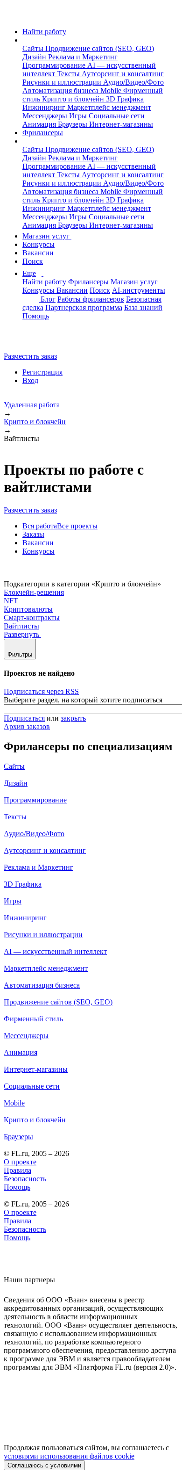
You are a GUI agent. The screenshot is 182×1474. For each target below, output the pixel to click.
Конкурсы (38, 244)
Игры (79, 116)
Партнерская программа (83, 307)
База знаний (143, 307)
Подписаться (24, 718)
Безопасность (25, 1179)
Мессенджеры (45, 116)
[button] (25, 40)
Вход (30, 380)
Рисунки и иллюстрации (62, 82)
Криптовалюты (28, 609)
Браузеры (73, 124)
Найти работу (44, 32)
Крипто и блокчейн (74, 99)
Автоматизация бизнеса (61, 90)
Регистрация (42, 372)
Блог (48, 299)
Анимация (40, 124)
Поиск (32, 261)
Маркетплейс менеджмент (109, 107)
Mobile (111, 90)
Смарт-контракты (32, 617)
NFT (11, 601)
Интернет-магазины (121, 124)
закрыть (73, 718)
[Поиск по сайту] (29, 340)
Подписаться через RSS (41, 691)
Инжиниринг (44, 107)
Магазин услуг (46, 236)
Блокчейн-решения (34, 592)
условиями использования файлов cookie (69, 1456)
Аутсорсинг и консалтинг (123, 74)
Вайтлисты (21, 626)
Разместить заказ (30, 356)
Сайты (33, 48)
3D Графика (125, 99)
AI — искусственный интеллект (55, 951)
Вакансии (38, 253)
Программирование (54, 65)
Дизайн (35, 57)
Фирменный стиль (33, 1019)
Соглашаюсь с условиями (44, 1465)
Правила (17, 1170)
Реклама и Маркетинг (83, 57)
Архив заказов (27, 726)
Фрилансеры (42, 133)
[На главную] (12, 16)
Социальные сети (117, 116)
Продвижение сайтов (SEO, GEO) (99, 48)
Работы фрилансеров (90, 299)
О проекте (20, 1162)
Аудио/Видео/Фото (133, 82)
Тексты (69, 74)
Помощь (35, 316)
